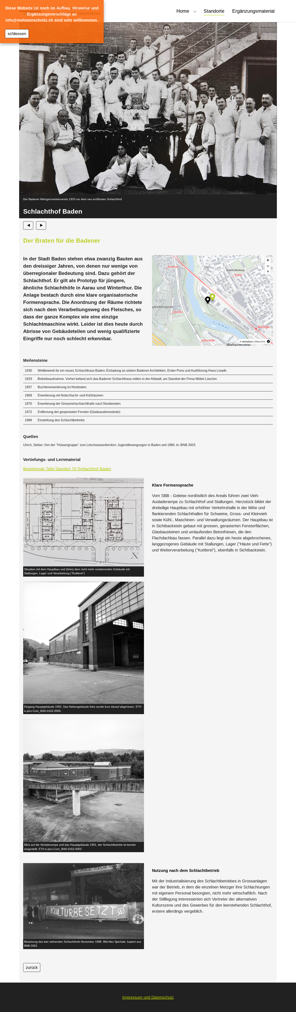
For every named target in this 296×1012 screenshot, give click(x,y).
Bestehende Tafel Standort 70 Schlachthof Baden (67, 469)
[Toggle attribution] (268, 341)
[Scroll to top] (286, 1002)
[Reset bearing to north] (268, 272)
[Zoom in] (268, 260)
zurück (32, 967)
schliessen (17, 33)
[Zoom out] (268, 266)
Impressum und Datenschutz (148, 997)
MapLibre (260, 341)
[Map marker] (212, 297)
